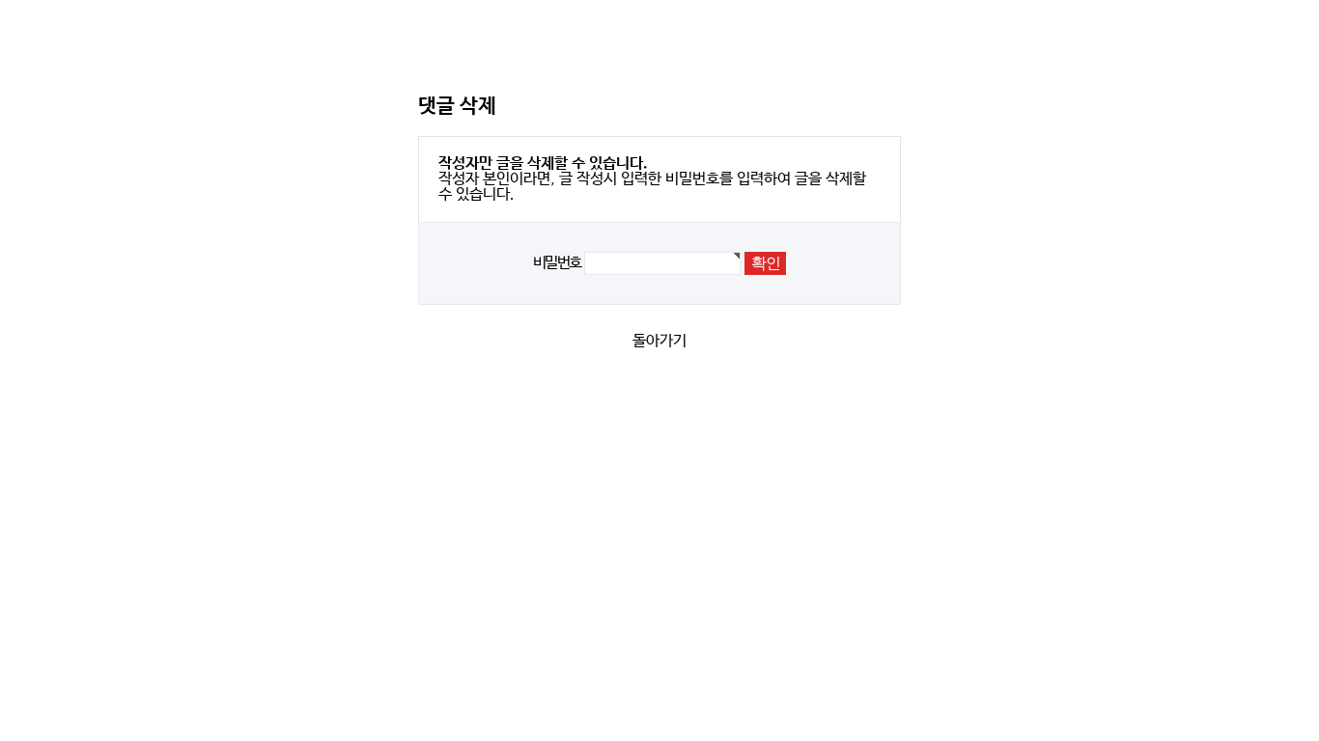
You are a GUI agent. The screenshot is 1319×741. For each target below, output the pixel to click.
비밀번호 (557, 263)
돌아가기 (659, 341)
